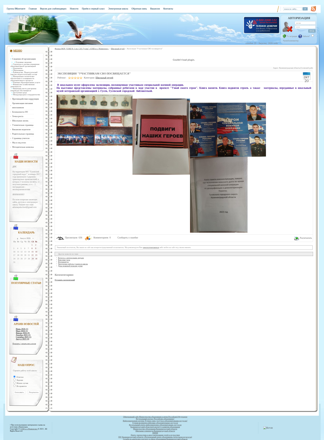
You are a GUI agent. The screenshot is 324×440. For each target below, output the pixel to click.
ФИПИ (155, 433)
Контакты (168, 8)
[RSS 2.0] (313, 8)
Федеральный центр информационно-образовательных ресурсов (155, 425)
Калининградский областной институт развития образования (155, 427)
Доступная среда (20, 93)
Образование (18, 70)
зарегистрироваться (151, 247)
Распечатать (306, 238)
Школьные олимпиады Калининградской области (155, 431)
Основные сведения (23, 62)
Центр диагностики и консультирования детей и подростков (155, 435)
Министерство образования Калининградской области (155, 429)
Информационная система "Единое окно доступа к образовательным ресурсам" (155, 421)
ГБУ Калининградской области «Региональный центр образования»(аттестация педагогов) (155, 437)
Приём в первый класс (93, 8)
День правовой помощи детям (70, 266)
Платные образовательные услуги (26, 82)
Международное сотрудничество (26, 95)
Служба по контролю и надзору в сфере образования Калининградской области (155, 439)
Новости (74, 8)
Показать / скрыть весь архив (24, 344)
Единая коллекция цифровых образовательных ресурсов (155, 423)
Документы (17, 68)
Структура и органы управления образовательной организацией (24, 65)
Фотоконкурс (63, 262)
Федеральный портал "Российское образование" (155, 419)
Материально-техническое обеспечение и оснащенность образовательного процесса (22, 78)
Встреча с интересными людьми (71, 258)
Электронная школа (118, 8)
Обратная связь (139, 8)
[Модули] (268, 427)
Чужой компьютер (290, 41)
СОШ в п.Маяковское (29, 429)
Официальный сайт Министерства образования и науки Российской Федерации (155, 417)
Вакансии (155, 8)
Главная (33, 8)
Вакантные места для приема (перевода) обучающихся (23, 89)
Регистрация (292, 36)
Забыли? (306, 36)
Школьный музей (104, 77)
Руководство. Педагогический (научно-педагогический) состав (23, 73)
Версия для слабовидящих (53, 8)
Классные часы (64, 260)
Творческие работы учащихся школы (73, 264)
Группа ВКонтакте (16, 8)
